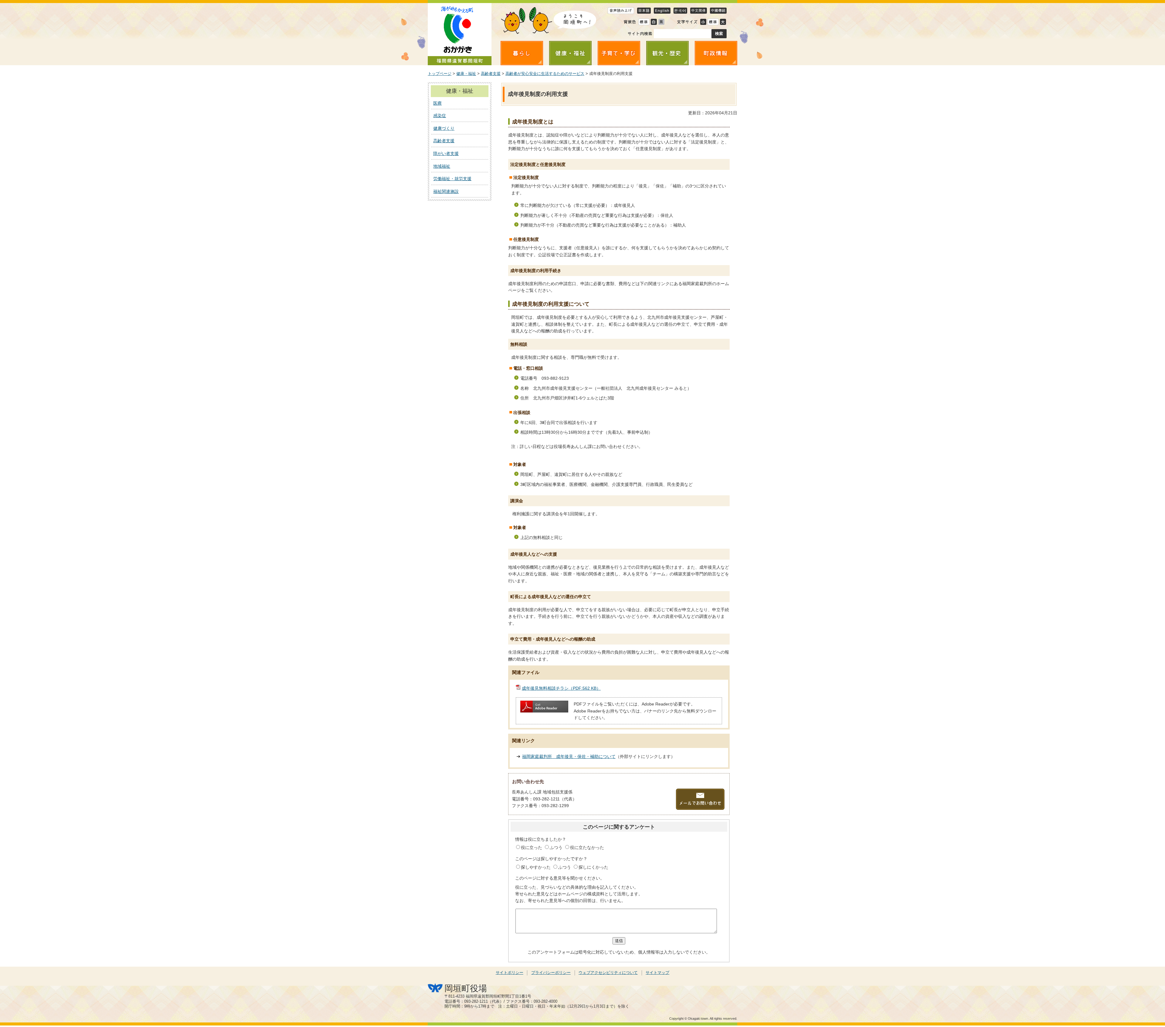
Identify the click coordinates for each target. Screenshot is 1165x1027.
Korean (680, 10)
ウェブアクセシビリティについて (608, 973)
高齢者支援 (491, 74)
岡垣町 (459, 34)
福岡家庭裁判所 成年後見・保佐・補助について (569, 756)
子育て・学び (619, 53)
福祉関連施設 (446, 191)
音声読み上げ (621, 10)
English (662, 10)
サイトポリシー (509, 973)
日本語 (644, 10)
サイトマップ (657, 973)
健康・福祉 (570, 53)
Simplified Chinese (698, 10)
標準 (713, 21)
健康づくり (443, 128)
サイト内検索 (640, 33)
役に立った (532, 847)
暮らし (522, 53)
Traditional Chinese (718, 10)
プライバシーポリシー (551, 973)
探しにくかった (593, 867)
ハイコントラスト (653, 21)
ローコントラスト (661, 21)
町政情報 (716, 53)
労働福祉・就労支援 (452, 178)
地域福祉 (441, 166)
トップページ (439, 74)
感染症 (439, 115)
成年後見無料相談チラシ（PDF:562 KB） (561, 688)
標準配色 (644, 21)
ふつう (557, 847)
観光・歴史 (667, 53)
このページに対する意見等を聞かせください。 (559, 878)
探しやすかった (536, 867)
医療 (437, 103)
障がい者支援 (446, 153)
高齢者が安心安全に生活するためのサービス (544, 74)
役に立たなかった (587, 847)
